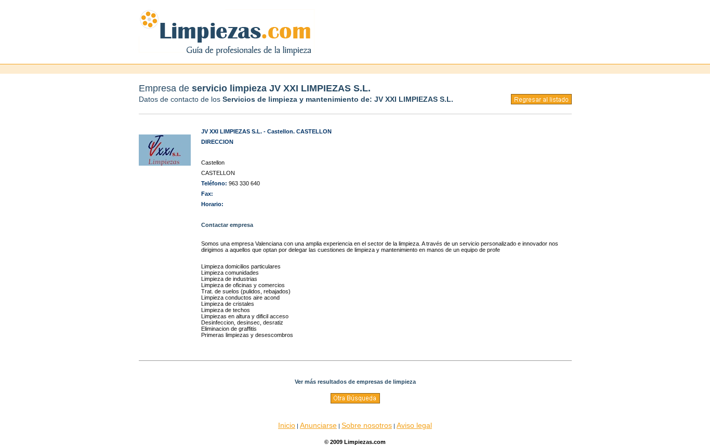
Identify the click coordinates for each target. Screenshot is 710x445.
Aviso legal (414, 425)
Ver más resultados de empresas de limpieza (355, 382)
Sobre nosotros (366, 425)
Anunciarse (318, 425)
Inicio (286, 425)
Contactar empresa (227, 225)
